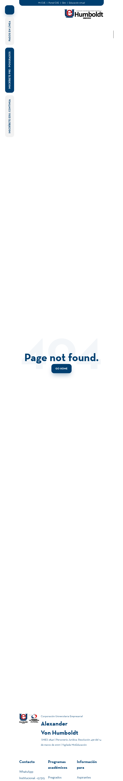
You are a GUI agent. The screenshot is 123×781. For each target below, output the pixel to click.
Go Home (61, 368)
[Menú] (23, 14)
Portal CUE (54, 2)
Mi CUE (41, 2)
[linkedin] (113, 6)
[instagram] (113, 21)
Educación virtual (77, 2)
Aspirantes (84, 777)
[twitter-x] (113, 16)
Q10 (64, 2)
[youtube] (113, 26)
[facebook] (113, 11)
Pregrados (55, 777)
